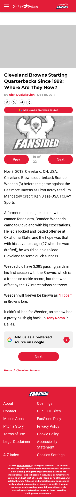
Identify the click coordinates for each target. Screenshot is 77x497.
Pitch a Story (13, 426)
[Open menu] (6, 6)
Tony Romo (55, 318)
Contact (9, 411)
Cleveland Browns (28, 370)
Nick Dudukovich (22, 95)
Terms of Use (14, 434)
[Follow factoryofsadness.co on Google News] (66, 340)
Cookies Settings (50, 455)
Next (60, 159)
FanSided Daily (49, 419)
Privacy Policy (48, 426)
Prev (16, 159)
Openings (44, 403)
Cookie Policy (48, 434)
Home (8, 370)
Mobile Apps (13, 419)
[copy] (29, 102)
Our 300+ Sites (49, 411)
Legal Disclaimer (16, 441)
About (8, 403)
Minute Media (24, 465)
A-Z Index (11, 455)
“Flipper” (65, 295)
